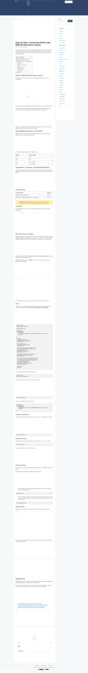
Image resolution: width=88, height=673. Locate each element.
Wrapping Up (19, 72)
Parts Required (20, 62)
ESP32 (28, 5)
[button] (44, 7)
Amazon (49, 195)
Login (50, 642)
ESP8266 (28, 3)
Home (28, 1)
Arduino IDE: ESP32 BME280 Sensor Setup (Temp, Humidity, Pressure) (31, 606)
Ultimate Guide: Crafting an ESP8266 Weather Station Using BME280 (31, 607)
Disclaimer (38, 665)
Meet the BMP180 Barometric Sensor (23, 58)
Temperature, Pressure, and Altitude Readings (24, 61)
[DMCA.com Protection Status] (40, 669)
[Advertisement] (34, 88)
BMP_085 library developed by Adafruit (31, 237)
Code (19, 66)
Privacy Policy (44, 665)
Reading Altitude (20, 69)
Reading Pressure (21, 68)
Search (59, 19)
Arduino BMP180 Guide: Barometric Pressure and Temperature (30, 603)
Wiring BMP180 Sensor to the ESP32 (23, 60)
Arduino (28, 2)
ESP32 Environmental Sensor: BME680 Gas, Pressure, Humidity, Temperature (33, 604)
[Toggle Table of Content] (31, 57)
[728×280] (34, 610)
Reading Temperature (21, 67)
